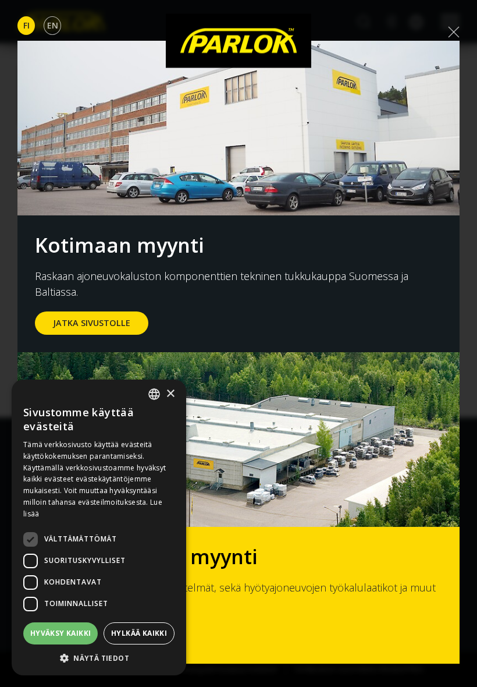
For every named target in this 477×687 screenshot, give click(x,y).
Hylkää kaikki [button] (139, 633)
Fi (26, 25)
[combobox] (154, 394)
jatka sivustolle (91, 322)
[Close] (453, 32)
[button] (99, 658)
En (52, 25)
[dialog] (99, 527)
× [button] (170, 393)
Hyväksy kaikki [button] (60, 633)
